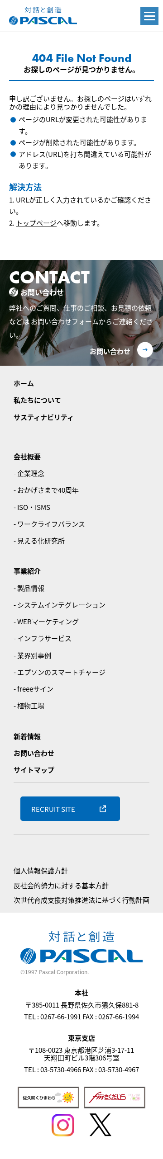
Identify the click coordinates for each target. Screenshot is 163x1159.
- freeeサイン (33, 688)
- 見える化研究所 (39, 540)
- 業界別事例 (32, 655)
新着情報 (27, 736)
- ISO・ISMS (32, 507)
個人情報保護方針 (41, 870)
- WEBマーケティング (46, 621)
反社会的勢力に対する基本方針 (61, 885)
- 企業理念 (29, 473)
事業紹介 (27, 570)
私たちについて (37, 400)
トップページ (36, 222)
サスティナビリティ (44, 417)
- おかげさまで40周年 (46, 490)
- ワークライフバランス (49, 523)
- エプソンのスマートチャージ (59, 672)
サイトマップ (34, 769)
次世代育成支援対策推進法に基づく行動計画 (81, 900)
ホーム (24, 383)
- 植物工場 (29, 705)
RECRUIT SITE (53, 809)
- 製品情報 (29, 588)
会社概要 (27, 456)
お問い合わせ (110, 351)
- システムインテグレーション (59, 604)
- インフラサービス (43, 638)
